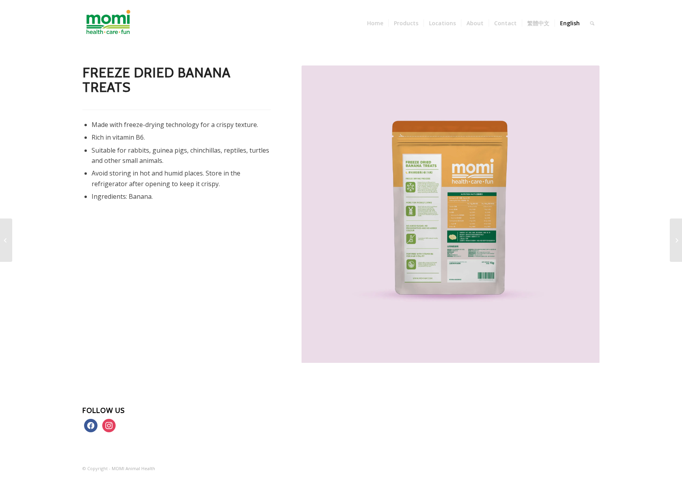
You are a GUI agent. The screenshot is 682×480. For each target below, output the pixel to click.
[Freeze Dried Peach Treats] (6, 240)
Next (582, 214)
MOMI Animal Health (133, 468)
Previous (319, 214)
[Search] (592, 23)
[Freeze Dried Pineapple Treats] (676, 240)
